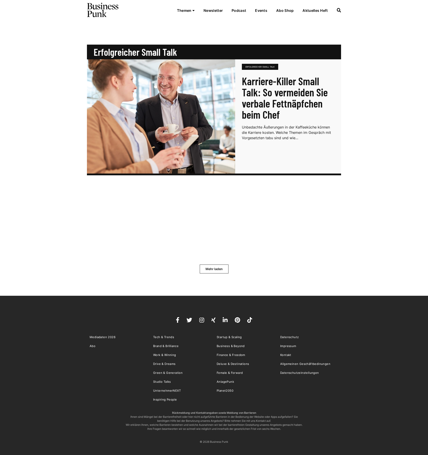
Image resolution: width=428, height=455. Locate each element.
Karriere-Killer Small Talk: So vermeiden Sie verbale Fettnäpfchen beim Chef (285, 97)
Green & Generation (168, 372)
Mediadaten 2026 (102, 337)
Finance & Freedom (231, 355)
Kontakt (285, 355)
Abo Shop (285, 10)
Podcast (239, 10)
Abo (92, 346)
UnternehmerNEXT (167, 390)
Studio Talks (162, 381)
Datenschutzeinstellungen (299, 372)
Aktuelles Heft (315, 10)
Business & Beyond (231, 346)
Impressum (288, 346)
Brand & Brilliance (166, 346)
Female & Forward (230, 372)
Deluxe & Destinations (233, 364)
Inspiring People (165, 399)
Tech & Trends (163, 337)
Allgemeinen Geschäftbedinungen (305, 364)
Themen (184, 10)
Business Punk (103, 10)
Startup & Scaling (229, 337)
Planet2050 (225, 390)
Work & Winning (164, 355)
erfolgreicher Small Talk (260, 67)
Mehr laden (214, 269)
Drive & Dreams (164, 364)
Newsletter (213, 10)
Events (261, 10)
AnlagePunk (225, 381)
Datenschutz (289, 337)
